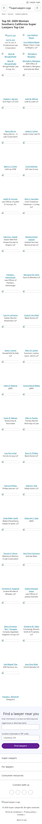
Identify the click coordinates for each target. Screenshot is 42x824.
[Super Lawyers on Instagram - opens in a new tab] (18, 792)
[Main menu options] (4, 8)
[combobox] (20, 727)
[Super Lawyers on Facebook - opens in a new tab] (11, 792)
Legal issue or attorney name (14, 723)
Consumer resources (12, 775)
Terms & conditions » (14, 812)
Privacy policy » (30, 812)
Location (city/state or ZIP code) (15, 734)
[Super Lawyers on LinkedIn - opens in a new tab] (30, 792)
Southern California (21, 14)
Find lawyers (20, 745)
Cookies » (21, 814)
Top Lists (10, 14)
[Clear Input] (36, 727)
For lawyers (8, 766)
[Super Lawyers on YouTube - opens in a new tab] (24, 792)
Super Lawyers (9, 758)
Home (3, 14)
